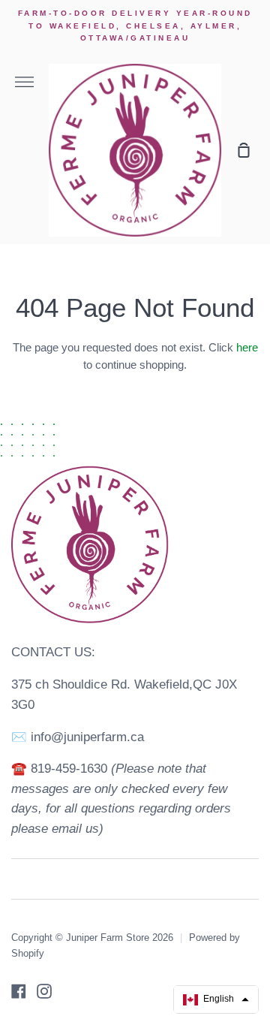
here (247, 348)
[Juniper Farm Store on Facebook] (18, 991)
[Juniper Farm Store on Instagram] (44, 991)
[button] (216, 999)
